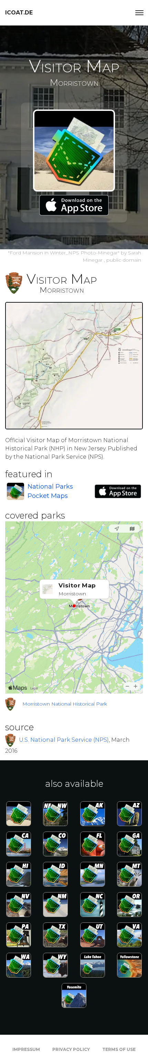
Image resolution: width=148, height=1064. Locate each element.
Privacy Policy (71, 1049)
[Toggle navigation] (139, 13)
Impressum (26, 1049)
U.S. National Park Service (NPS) (64, 740)
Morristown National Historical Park (64, 704)
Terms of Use (119, 1049)
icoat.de (19, 12)
